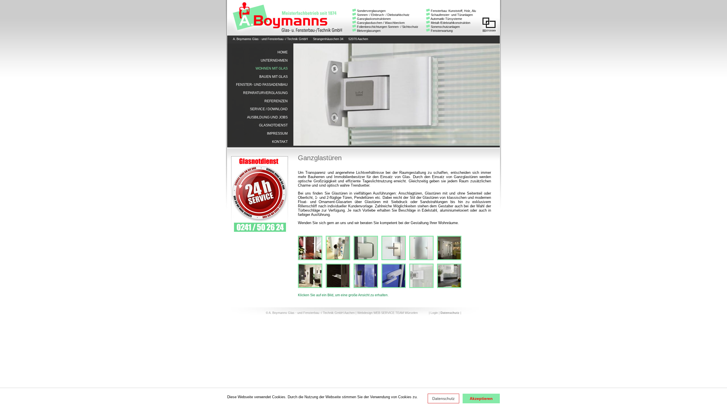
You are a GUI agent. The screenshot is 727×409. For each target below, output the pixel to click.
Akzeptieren (481, 398)
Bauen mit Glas (273, 77)
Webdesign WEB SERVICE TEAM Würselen (387, 312)
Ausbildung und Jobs (267, 117)
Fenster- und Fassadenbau (262, 85)
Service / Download (269, 109)
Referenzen (276, 101)
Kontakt (280, 142)
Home (282, 52)
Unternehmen (274, 60)
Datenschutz (443, 398)
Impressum (277, 133)
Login (434, 312)
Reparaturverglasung (265, 93)
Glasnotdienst (273, 125)
